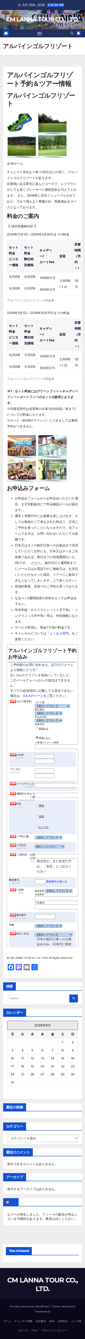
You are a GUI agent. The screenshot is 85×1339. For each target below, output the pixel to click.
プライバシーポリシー (54, 1330)
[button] (72, 33)
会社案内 (41, 1321)
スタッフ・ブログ (28, 1330)
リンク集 (76, 1321)
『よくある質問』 (59, 633)
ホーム (7, 1321)
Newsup (66, 1306)
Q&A (52, 1321)
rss (13, 1202)
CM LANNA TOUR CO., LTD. (42, 19)
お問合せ (63, 1321)
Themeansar (42, 1311)
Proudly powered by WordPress (30, 1306)
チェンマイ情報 (23, 1321)
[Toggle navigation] (39, 33)
